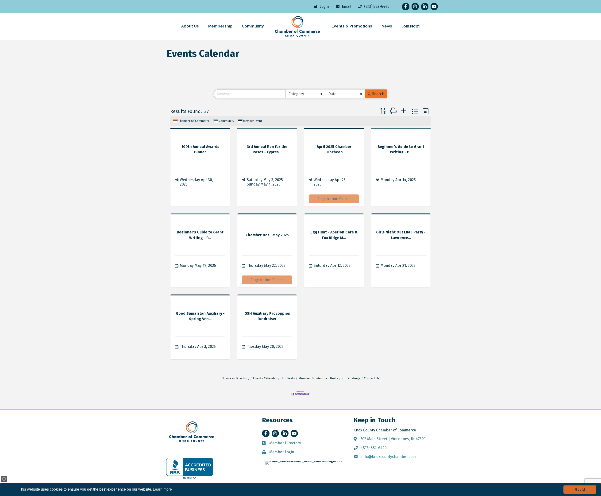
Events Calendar (265, 378)
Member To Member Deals (318, 378)
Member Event (252, 121)
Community (226, 121)
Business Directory (235, 378)
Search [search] (378, 94)
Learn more (162, 489)
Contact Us (371, 378)
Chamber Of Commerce (194, 121)
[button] (383, 111)
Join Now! (410, 26)
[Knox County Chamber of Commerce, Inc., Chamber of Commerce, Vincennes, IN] (189, 468)
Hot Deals (288, 378)
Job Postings (351, 378)
